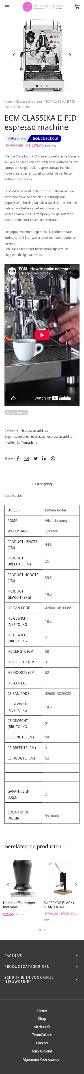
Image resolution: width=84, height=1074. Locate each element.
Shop (42, 1018)
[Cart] (77, 6)
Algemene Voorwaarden (42, 1059)
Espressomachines (29, 101)
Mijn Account (42, 1051)
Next (70, 55)
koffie (10, 442)
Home (8, 101)
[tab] (42, 484)
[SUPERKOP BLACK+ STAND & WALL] (63, 878)
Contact (42, 1042)
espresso (37, 436)
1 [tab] (40, 930)
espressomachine (59, 436)
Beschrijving (42, 483)
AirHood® (42, 1026)
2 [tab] (44, 929)
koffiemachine (27, 442)
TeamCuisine (42, 1034)
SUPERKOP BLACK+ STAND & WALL (59, 904)
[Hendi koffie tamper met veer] (22, 878)
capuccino (21, 436)
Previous (13, 55)
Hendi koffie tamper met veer (19, 904)
